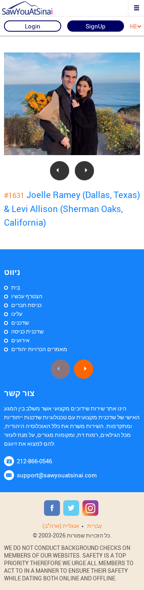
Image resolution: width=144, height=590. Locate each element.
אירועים (20, 340)
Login (32, 26)
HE (133, 26)
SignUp (96, 26)
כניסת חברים (26, 305)
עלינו (16, 313)
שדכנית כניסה (27, 331)
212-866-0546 (34, 461)
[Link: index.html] (34, 8)
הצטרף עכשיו (26, 296)
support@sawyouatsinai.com (57, 475)
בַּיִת (15, 287)
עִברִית (94, 525)
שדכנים (20, 322)
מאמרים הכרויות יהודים (39, 349)
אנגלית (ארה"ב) (60, 525)
